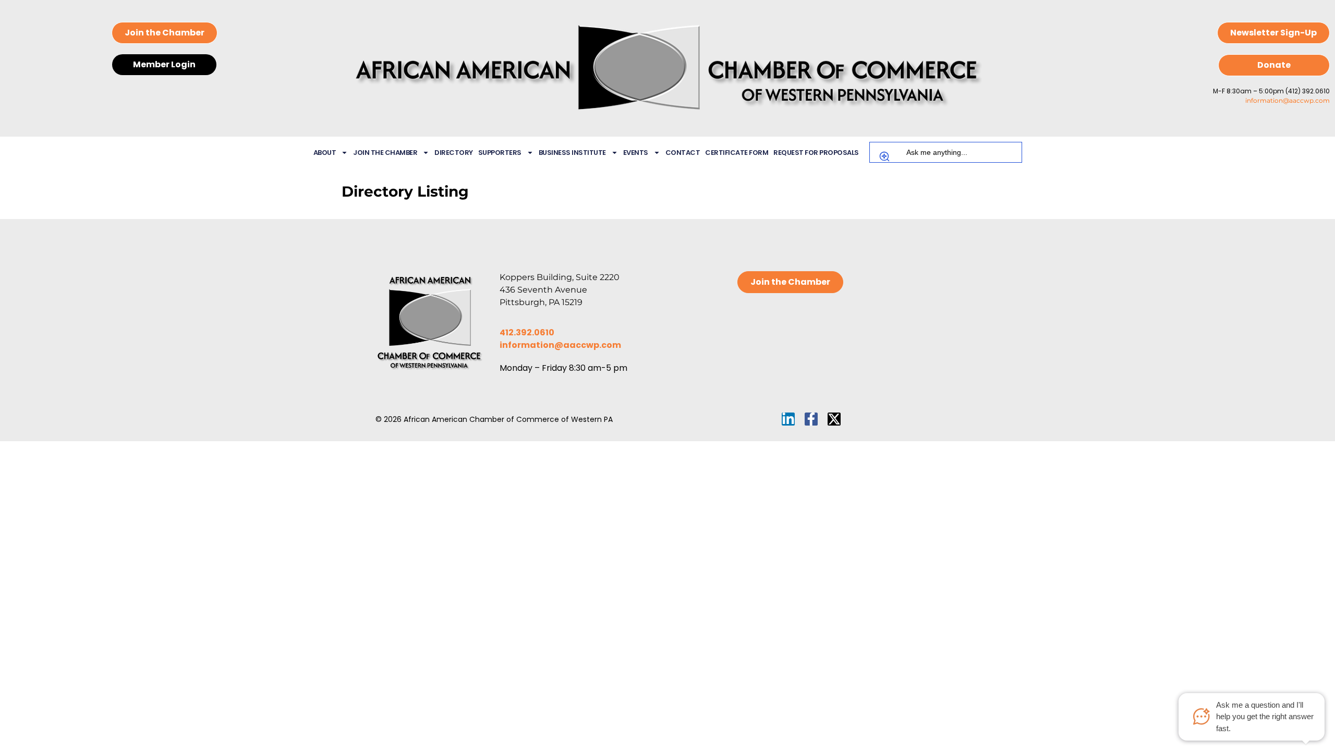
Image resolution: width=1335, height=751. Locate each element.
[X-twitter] (834, 419)
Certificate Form (736, 153)
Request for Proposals (816, 153)
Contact (682, 153)
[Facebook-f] (811, 419)
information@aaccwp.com (1287, 100)
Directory (453, 153)
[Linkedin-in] (788, 419)
